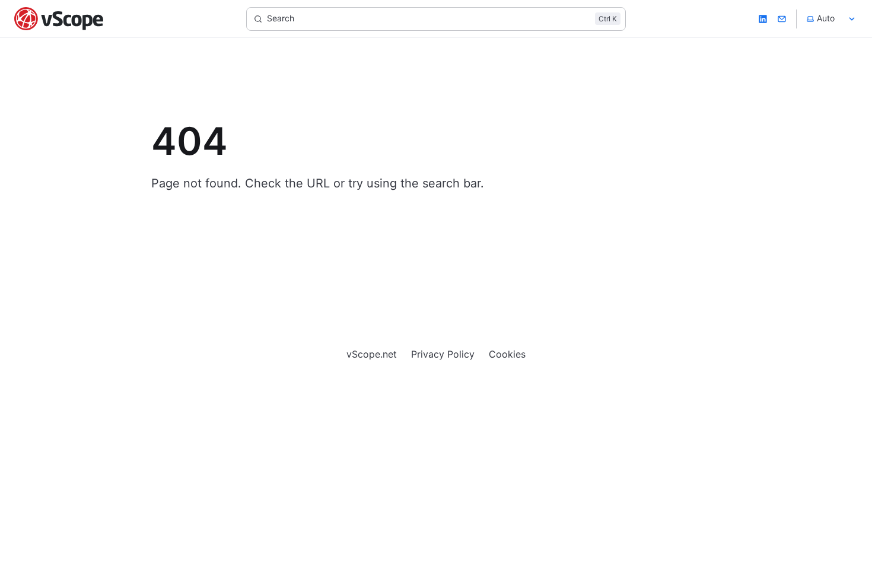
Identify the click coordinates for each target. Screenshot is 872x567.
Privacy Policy (443, 354)
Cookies (507, 354)
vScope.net (371, 354)
